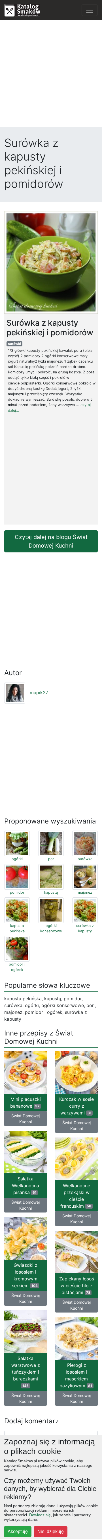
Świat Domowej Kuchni (25, 1118)
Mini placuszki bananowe (25, 1102)
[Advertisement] (51, 76)
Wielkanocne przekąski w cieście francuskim (75, 1196)
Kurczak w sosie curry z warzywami (76, 1106)
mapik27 (39, 692)
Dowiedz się (40, 1515)
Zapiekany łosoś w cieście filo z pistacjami (76, 1285)
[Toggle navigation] (89, 10)
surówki (14, 344)
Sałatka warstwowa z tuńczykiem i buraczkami (25, 1371)
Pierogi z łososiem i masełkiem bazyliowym (76, 1375)
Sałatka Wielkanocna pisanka (25, 1185)
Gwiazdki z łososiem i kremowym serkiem (25, 1275)
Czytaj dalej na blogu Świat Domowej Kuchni (51, 541)
